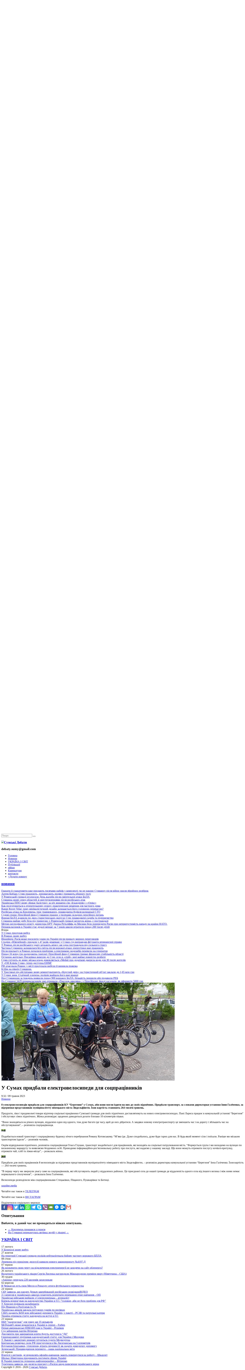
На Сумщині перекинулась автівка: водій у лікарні (38, 1232)
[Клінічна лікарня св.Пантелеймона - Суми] (122, 25)
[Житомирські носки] (122, 77)
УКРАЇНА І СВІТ (18, 861)
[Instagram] (10, 1207)
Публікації (14, 864)
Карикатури (15, 870)
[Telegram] (33, 1207)
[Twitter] (16, 1207)
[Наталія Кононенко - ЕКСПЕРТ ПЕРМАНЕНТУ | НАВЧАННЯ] (122, 102)
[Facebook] (4, 1207)
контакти (13, 873)
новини (8, 884)
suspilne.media (9, 1185)
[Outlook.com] (63, 1207)
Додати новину (17, 876)
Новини (12, 858)
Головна (12, 855)
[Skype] (39, 1207)
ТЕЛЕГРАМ (32, 1191)
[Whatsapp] (27, 1207)
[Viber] (45, 1207)
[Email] (51, 1207)
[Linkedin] (22, 1207)
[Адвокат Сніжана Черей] (122, 51)
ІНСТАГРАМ (32, 1197)
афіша (11, 867)
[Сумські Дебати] (14, 842)
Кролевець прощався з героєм (26, 1229)
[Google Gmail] (68, 1207)
